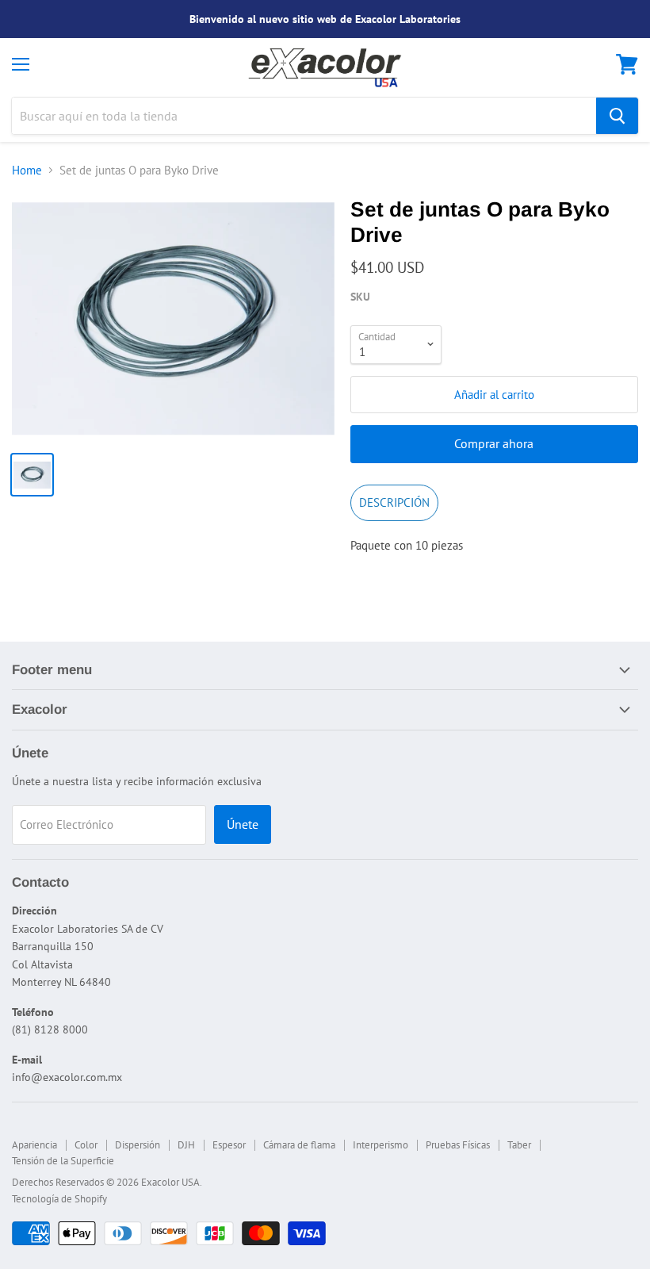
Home (27, 170)
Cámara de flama (299, 1145)
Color (86, 1145)
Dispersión (137, 1145)
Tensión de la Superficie (63, 1160)
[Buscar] (617, 116)
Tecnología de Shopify (59, 1199)
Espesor (229, 1145)
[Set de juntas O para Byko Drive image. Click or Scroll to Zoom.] (173, 318)
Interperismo (380, 1145)
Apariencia (34, 1145)
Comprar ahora (493, 443)
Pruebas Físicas (458, 1145)
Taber (519, 1145)
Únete (242, 824)
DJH (186, 1145)
